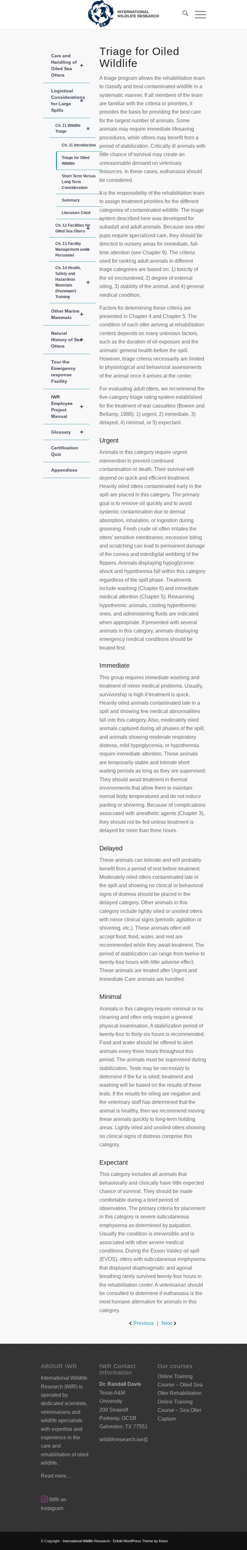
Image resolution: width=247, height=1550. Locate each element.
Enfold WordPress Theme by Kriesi (140, 1541)
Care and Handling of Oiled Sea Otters (67, 65)
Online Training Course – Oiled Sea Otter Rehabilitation (180, 1385)
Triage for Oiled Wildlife (75, 160)
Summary (71, 200)
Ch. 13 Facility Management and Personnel (72, 249)
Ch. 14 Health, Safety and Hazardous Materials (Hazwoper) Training (72, 282)
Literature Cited (76, 213)
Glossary (67, 432)
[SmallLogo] (123, 14)
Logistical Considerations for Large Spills (68, 100)
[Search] (182, 14)
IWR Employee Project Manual (67, 406)
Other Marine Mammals (67, 314)
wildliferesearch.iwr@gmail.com (135, 1439)
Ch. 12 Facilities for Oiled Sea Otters (72, 228)
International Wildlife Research (86, 1541)
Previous (143, 1323)
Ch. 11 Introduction (79, 145)
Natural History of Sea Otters (67, 340)
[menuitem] (182, 14)
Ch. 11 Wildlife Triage (73, 128)
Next (166, 1323)
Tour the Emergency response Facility (63, 371)
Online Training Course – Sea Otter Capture (179, 1410)
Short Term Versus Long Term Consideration (79, 182)
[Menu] (197, 14)
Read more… (56, 1476)
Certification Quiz (64, 451)
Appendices (64, 470)
